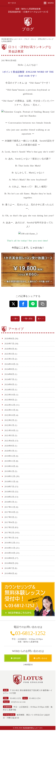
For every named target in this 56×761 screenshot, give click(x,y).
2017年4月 (9, 522)
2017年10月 (9, 512)
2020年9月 (9, 446)
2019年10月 (9, 466)
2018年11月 (9, 481)
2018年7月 (9, 486)
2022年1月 (9, 425)
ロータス (12, 3)
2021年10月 (9, 430)
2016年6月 (9, 573)
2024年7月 (9, 379)
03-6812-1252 (30, 633)
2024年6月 (9, 384)
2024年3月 (9, 390)
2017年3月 (9, 527)
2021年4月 (9, 441)
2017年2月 (9, 532)
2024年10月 (9, 364)
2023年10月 (9, 395)
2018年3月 (9, 492)
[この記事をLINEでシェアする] (33, 304)
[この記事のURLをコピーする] (42, 304)
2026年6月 (9, 349)
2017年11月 (9, 507)
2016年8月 (9, 563)
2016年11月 (9, 548)
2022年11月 (9, 410)
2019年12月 (9, 456)
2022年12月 (9, 405)
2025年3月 (9, 354)
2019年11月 (9, 461)
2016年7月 (9, 568)
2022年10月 (9, 415)
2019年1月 (9, 471)
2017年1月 (9, 538)
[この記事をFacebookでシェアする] (23, 304)
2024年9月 (9, 369)
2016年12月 (9, 543)
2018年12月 (9, 476)
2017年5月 (9, 517)
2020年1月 (9, 451)
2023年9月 (9, 400)
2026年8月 (9, 338)
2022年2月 (9, 420)
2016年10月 (9, 553)
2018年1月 (9, 502)
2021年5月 (9, 435)
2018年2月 (9, 497)
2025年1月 (9, 359)
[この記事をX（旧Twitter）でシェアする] (13, 304)
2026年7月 (9, 343)
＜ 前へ (15, 319)
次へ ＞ (41, 319)
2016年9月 (9, 558)
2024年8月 (9, 374)
